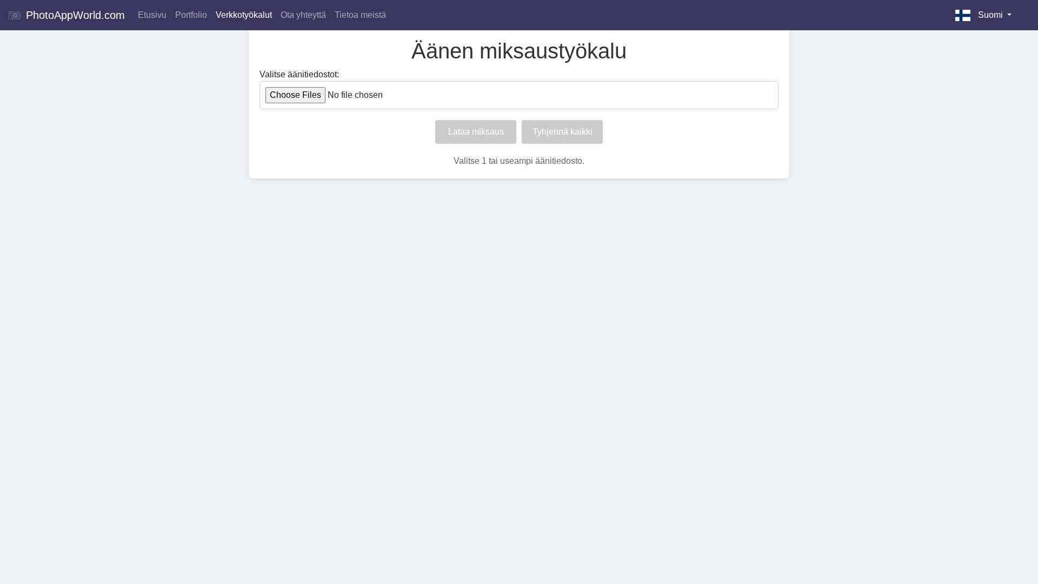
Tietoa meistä (360, 14)
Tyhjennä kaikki (563, 131)
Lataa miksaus (476, 131)
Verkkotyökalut (244, 14)
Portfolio (191, 14)
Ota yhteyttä (303, 14)
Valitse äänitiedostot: (299, 74)
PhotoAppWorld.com (74, 15)
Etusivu (152, 14)
